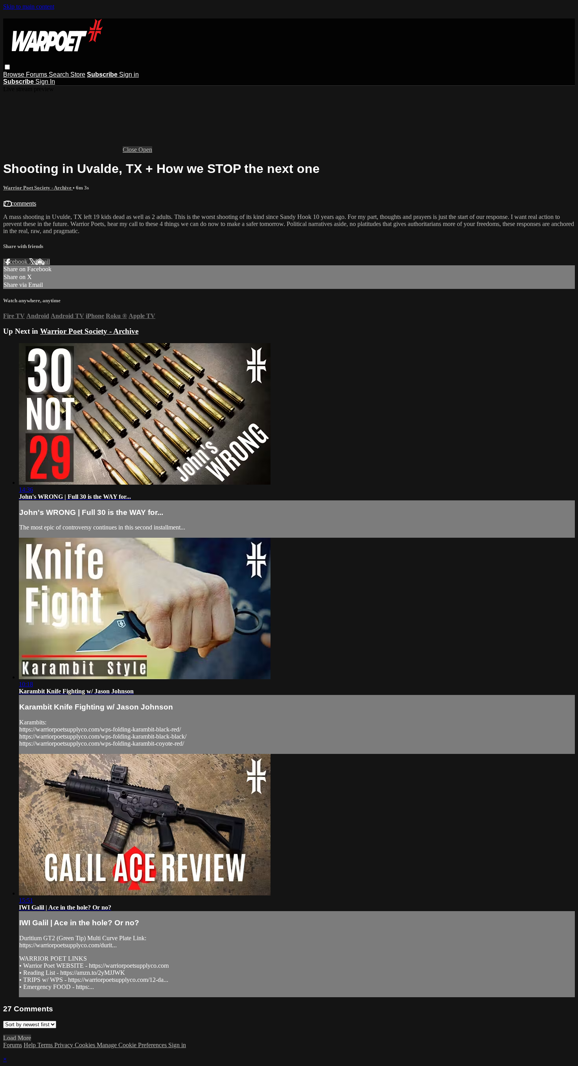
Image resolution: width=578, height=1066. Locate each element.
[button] (7, 67)
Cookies (86, 1045)
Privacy (64, 1045)
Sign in (129, 74)
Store (77, 74)
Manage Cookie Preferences (132, 1045)
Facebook (16, 261)
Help (30, 1045)
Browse (14, 74)
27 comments (19, 203)
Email (42, 261)
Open (145, 149)
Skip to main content (28, 6)
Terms (45, 1045)
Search (59, 74)
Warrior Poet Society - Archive (38, 188)
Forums (37, 74)
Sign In (45, 81)
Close (130, 149)
